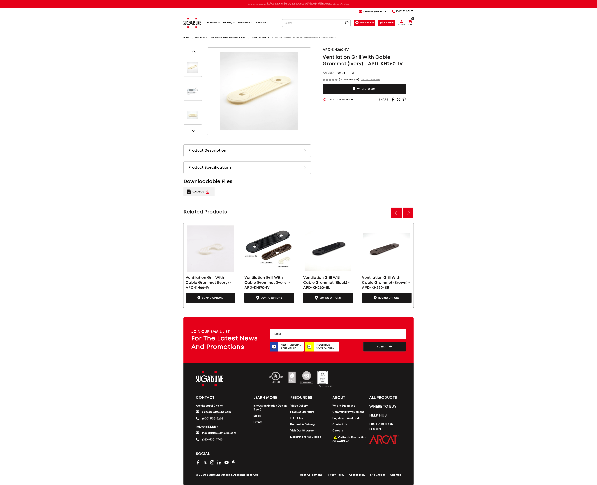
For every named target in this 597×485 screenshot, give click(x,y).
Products (212, 23)
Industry (227, 23)
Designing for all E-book (305, 437)
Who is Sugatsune (343, 406)
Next (194, 131)
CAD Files (296, 418)
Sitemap (395, 475)
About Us (261, 23)
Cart (411, 25)
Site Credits (378, 475)
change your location (313, 4)
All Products (383, 398)
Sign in (401, 25)
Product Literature (302, 412)
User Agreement (311, 475)
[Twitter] (398, 100)
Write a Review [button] (370, 79)
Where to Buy (367, 23)
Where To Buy (383, 406)
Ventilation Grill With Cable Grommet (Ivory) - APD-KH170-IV (267, 283)
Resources (244, 23)
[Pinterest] (404, 100)
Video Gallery (299, 406)
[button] (384, 439)
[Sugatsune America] (192, 23)
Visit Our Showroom (303, 431)
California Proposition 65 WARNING (349, 440)
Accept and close (338, 4)
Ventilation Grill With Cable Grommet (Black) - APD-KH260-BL (326, 283)
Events (257, 422)
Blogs (257, 416)
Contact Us (339, 425)
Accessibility (357, 475)
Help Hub (389, 23)
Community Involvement (348, 412)
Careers (337, 431)
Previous (194, 51)
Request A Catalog (302, 425)
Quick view (210, 249)
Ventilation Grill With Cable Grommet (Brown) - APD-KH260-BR (386, 283)
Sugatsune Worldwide (346, 418)
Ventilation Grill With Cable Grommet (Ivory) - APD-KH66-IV (208, 283)
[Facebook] (393, 100)
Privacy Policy (335, 475)
